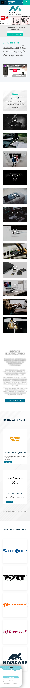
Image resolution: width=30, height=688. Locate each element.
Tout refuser (10, 680)
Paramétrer (15, 683)
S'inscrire (19, 34)
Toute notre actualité (19, 511)
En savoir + (18, 400)
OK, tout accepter (10, 677)
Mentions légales (7, 683)
